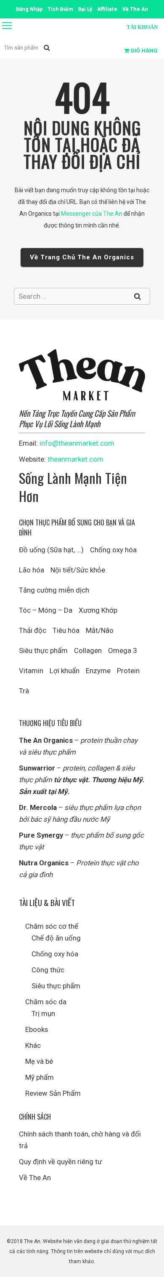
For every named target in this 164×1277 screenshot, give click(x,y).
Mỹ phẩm (39, 1077)
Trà (24, 691)
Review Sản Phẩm (53, 1093)
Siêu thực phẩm (43, 650)
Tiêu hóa (66, 630)
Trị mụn (43, 1013)
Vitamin (31, 670)
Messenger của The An (91, 213)
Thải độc (32, 630)
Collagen (88, 650)
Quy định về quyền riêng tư (60, 1161)
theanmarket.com (75, 459)
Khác (33, 1045)
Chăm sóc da (45, 1002)
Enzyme (98, 670)
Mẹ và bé (39, 1061)
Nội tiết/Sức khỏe (77, 570)
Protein (128, 670)
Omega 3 (122, 650)
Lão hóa (31, 570)
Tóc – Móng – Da (45, 610)
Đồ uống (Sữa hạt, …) (51, 550)
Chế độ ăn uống (56, 938)
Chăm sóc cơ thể (51, 926)
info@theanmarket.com (77, 443)
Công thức (48, 970)
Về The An (35, 1177)
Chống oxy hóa (113, 550)
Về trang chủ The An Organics (82, 257)
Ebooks (36, 1029)
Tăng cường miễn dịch (54, 590)
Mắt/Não (100, 630)
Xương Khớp (98, 610)
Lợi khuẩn (64, 670)
